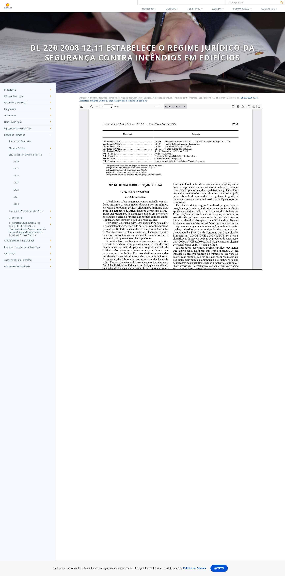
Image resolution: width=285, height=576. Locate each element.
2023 (16, 182)
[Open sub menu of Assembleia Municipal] (50, 102)
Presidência (10, 89)
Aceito (219, 568)
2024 (16, 175)
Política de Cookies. (194, 568)
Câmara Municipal (13, 96)
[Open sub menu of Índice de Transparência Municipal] (50, 247)
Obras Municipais (13, 121)
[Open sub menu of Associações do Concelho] (50, 260)
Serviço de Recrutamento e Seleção (25, 154)
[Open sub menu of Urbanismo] (50, 115)
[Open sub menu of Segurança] (50, 253)
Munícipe (170, 8)
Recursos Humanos (14, 134)
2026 (16, 161)
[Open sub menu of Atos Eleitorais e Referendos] (50, 240)
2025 (16, 168)
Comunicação (241, 8)
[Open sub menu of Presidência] (50, 89)
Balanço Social (16, 217)
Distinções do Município (17, 266)
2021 (16, 197)
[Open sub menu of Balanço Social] (50, 218)
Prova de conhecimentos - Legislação (191, 97)
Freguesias (10, 109)
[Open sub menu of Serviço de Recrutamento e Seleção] (50, 155)
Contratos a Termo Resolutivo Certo (26, 211)
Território (194, 8)
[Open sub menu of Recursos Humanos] (50, 135)
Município (148, 8)
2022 (16, 189)
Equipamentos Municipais (17, 128)
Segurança (9, 253)
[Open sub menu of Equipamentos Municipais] (50, 128)
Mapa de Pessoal (17, 148)
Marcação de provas (162, 97)
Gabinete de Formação (20, 141)
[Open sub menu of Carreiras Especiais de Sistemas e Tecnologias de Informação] (50, 224)
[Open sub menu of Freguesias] (50, 109)
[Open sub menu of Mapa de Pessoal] (50, 148)
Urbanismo (10, 115)
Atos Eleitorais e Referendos (19, 240)
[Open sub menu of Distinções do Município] (50, 266)
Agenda (216, 8)
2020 (16, 204)
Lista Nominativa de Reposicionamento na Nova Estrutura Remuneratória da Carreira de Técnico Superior (27, 232)
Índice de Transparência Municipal (22, 247)
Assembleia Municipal (15, 102)
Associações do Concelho (18, 259)
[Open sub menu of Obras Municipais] (50, 122)
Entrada (82, 97)
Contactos (268, 8)
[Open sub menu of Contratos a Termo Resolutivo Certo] (50, 211)
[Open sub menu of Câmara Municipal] (50, 96)
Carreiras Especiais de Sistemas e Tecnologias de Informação (24, 224)
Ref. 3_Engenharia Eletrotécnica (224, 97)
